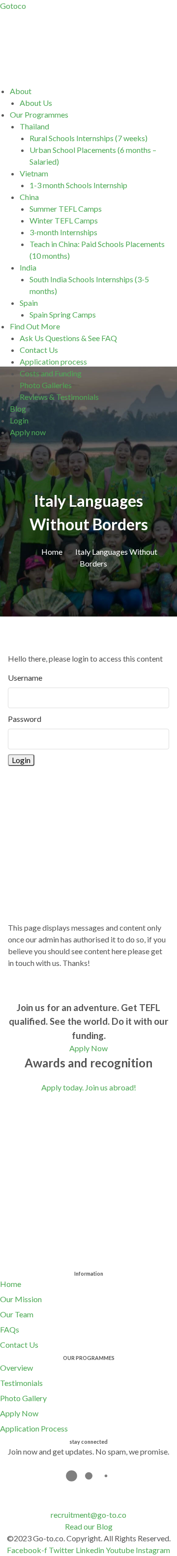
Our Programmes (39, 114)
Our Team (16, 1314)
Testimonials (21, 1382)
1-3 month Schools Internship (78, 185)
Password (24, 718)
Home (10, 1283)
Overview (16, 1367)
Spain (29, 302)
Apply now (28, 432)
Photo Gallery (23, 1398)
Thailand (34, 126)
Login (19, 420)
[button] (93, 91)
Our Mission (21, 1299)
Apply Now (19, 1413)
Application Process (34, 1428)
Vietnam (34, 173)
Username (25, 677)
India (28, 267)
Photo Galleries (46, 385)
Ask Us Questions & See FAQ (68, 338)
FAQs (9, 1329)
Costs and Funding (51, 373)
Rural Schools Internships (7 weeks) (89, 138)
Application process (53, 361)
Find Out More (35, 326)
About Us (36, 102)
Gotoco (13, 5)
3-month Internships (63, 232)
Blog (18, 408)
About (20, 91)
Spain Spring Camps (63, 314)
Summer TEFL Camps (66, 208)
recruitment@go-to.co (88, 1514)
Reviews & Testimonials (59, 396)
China (29, 196)
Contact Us (39, 349)
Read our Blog (89, 1526)
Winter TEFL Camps (64, 220)
